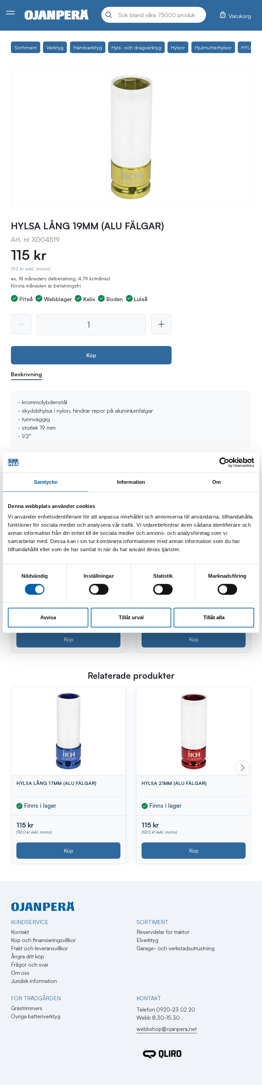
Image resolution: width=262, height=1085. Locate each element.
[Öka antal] (161, 324)
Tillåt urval (131, 617)
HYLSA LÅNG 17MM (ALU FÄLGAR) (56, 783)
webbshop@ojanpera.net (166, 1028)
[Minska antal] (21, 324)
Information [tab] (131, 482)
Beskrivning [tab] (26, 374)
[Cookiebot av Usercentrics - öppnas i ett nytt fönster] (224, 462)
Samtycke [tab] (45, 482)
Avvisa (48, 617)
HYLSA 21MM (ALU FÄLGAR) (174, 783)
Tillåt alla (213, 617)
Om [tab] (216, 482)
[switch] (98, 589)
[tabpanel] (131, 419)
